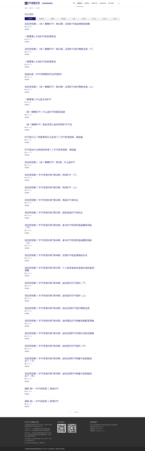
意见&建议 (111, 3)
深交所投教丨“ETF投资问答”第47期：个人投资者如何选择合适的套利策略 (59, 269)
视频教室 (86, 3)
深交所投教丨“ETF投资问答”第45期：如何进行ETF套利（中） (56, 346)
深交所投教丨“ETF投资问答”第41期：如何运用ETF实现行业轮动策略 (59, 333)
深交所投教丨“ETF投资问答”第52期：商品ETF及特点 (51, 200)
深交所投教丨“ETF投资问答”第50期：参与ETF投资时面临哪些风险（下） (58, 226)
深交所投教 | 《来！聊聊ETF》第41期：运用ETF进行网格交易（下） (59, 49)
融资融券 (63, 18)
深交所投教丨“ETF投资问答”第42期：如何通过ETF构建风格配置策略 (59, 320)
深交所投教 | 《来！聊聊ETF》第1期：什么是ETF (50, 162)
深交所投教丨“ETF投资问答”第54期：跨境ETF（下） (51, 175)
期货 (74, 18)
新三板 (94, 18)
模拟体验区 (103, 3)
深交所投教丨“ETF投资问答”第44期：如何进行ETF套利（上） (56, 295)
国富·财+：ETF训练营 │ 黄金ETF (42, 388)
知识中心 (79, 3)
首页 (74, 3)
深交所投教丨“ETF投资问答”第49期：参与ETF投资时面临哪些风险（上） (58, 241)
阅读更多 (27, 29)
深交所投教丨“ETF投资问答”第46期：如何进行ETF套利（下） (56, 283)
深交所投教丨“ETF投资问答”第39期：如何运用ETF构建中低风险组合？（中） (58, 374)
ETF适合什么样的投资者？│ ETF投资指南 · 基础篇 (50, 149)
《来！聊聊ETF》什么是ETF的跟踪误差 (45, 112)
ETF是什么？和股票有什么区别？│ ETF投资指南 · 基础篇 (54, 137)
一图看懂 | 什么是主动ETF (38, 99)
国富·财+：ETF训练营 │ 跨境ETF (42, 401)
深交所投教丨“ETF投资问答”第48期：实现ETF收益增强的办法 (56, 255)
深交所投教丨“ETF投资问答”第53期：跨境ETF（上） (51, 187)
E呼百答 (30, 18)
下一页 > (76, 412)
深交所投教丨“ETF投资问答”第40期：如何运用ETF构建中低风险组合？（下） (58, 359)
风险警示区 (94, 3)
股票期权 (41, 18)
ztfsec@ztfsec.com (99, 431)
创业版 (104, 18)
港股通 (52, 18)
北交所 (115, 18)
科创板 (84, 18)
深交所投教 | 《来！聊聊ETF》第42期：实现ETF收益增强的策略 (57, 24)
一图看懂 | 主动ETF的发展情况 (40, 36)
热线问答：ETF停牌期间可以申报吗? (43, 74)
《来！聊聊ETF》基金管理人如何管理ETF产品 (48, 124)
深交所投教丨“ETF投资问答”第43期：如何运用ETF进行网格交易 (57, 308)
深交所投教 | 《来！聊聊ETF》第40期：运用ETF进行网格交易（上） (59, 87)
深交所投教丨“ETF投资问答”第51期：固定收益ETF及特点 (54, 212)
